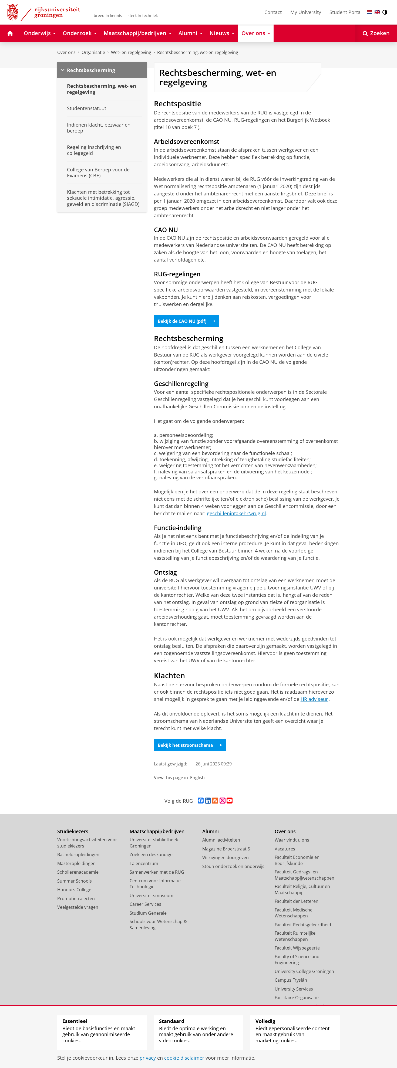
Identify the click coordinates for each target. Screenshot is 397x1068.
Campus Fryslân (291, 980)
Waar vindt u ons (292, 840)
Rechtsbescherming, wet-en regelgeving (197, 52)
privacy (148, 1058)
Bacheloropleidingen (78, 854)
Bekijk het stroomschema (185, 745)
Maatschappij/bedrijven (157, 831)
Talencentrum (144, 863)
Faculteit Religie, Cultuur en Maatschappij (302, 889)
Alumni (210, 831)
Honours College (74, 890)
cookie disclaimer (184, 1058)
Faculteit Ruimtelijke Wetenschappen (295, 936)
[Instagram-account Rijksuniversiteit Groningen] (223, 801)
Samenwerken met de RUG (157, 872)
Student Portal (345, 12)
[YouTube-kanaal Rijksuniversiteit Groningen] (230, 801)
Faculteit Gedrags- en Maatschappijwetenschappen (304, 875)
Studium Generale (148, 913)
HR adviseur (314, 699)
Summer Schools (74, 881)
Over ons (66, 52)
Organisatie (93, 52)
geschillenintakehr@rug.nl (236, 513)
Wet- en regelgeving (131, 52)
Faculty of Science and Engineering (297, 960)
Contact (273, 12)
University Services (294, 989)
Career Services (145, 904)
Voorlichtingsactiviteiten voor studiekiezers (87, 843)
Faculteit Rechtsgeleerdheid (303, 925)
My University (305, 12)
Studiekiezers (72, 831)
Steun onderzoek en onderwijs (233, 866)
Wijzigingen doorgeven (225, 857)
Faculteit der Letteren (296, 901)
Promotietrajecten (76, 898)
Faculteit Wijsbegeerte (297, 948)
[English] (377, 12)
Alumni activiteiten (221, 840)
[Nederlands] (369, 12)
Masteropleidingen (76, 863)
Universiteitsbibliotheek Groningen (154, 843)
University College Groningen (304, 971)
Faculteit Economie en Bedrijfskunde (297, 860)
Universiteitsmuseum (151, 896)
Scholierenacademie (78, 872)
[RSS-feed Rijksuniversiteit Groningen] (215, 801)
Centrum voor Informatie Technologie (155, 884)
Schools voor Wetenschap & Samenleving (158, 924)
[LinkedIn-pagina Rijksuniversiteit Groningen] (208, 801)
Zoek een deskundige (151, 854)
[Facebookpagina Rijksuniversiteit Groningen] (201, 801)
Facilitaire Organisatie (297, 998)
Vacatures (285, 849)
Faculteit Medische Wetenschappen (293, 913)
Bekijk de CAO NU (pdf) (182, 321)
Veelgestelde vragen (77, 907)
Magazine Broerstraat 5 (226, 849)
